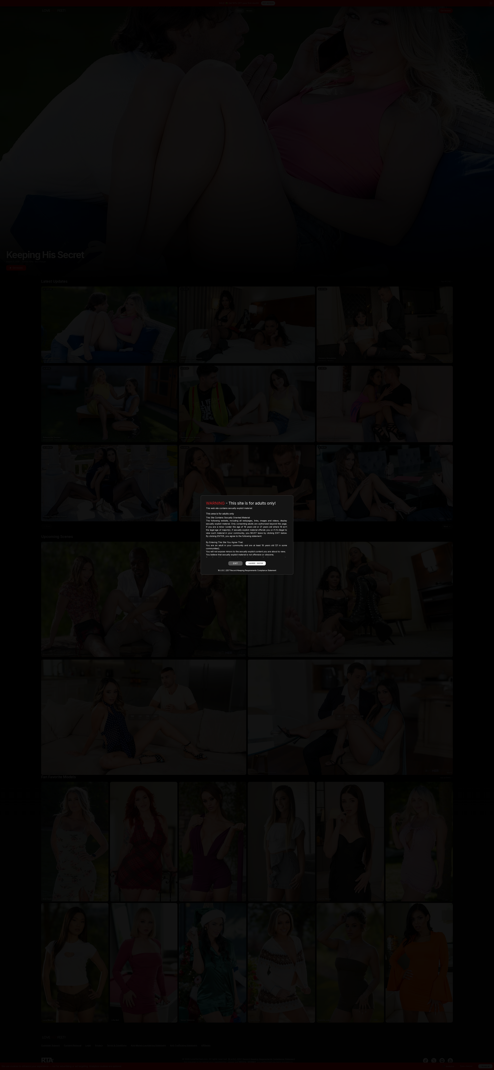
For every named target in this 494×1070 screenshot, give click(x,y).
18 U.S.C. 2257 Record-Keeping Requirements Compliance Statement (247, 570)
